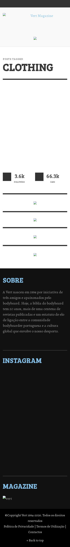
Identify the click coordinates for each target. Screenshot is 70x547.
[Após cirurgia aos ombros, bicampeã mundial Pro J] (35, 402)
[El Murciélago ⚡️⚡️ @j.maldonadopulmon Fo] (35, 411)
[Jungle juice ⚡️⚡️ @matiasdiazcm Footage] (35, 445)
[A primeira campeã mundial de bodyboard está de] (35, 382)
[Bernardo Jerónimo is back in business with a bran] (35, 392)
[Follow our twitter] (7, 177)
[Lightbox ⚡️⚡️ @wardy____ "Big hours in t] (35, 435)
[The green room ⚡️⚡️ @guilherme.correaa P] (35, 416)
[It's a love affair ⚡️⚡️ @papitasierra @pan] (35, 377)
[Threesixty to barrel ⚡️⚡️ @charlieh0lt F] (35, 464)
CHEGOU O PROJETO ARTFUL (30, 150)
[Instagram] (34, 3)
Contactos (35, 532)
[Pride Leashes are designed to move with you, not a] (35, 460)
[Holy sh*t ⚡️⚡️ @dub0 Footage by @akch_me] (35, 373)
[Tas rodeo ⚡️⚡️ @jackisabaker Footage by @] (35, 450)
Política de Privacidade (19, 526)
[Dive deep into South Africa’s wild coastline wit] (35, 455)
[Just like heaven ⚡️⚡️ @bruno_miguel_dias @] (35, 440)
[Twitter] (41, 3)
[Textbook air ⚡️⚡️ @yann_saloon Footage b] (35, 387)
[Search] (7, 3)
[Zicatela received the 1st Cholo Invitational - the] (35, 406)
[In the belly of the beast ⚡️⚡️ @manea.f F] (35, 421)
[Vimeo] (48, 3)
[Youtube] (55, 3)
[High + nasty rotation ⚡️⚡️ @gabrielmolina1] (35, 431)
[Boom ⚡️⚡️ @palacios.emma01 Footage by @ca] (35, 397)
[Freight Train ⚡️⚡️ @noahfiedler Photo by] (35, 426)
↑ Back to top (35, 540)
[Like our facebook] (39, 177)
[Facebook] (27, 3)
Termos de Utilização (50, 526)
